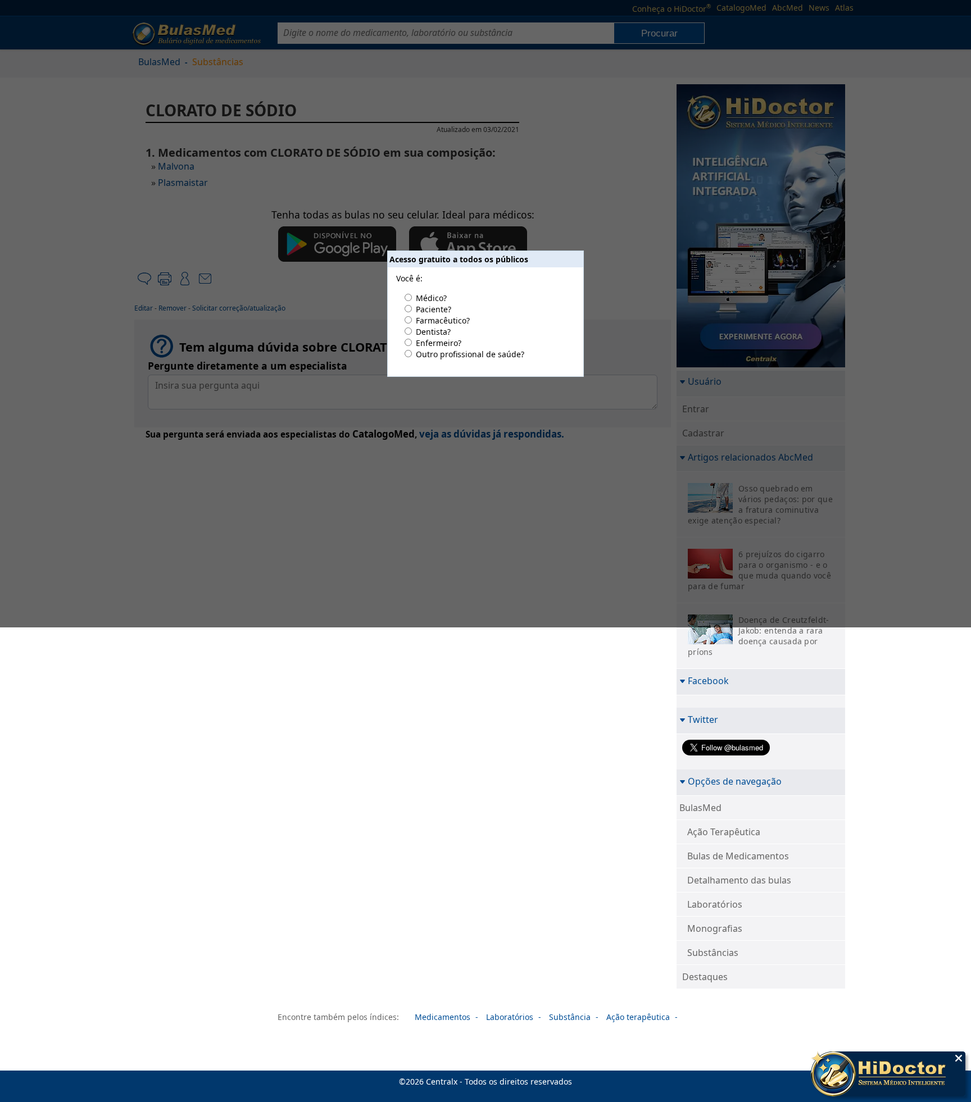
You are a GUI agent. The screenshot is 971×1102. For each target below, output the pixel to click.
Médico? (431, 298)
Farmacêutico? (443, 320)
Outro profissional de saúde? (470, 354)
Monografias (714, 928)
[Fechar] (958, 1058)
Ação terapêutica (638, 1017)
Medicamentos (442, 1017)
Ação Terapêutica (723, 832)
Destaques (705, 977)
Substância (570, 1017)
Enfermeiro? (438, 343)
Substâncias (712, 952)
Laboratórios (714, 904)
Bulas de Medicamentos (738, 856)
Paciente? (433, 309)
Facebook (708, 680)
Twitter (703, 719)
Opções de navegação (735, 781)
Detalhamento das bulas (739, 880)
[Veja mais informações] (888, 1075)
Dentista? (433, 331)
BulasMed (700, 808)
